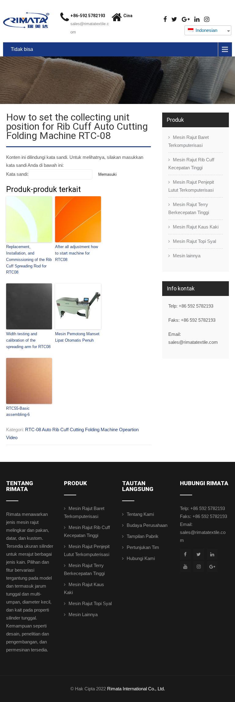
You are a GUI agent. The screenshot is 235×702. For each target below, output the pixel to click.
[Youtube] (185, 566)
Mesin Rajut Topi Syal (194, 241)
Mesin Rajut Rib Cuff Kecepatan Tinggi (191, 163)
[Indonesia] (174, 19)
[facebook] (165, 19)
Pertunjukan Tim (143, 547)
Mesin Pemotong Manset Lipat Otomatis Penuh (77, 337)
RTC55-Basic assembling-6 (18, 411)
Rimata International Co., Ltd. (136, 688)
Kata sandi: (17, 174)
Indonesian (205, 30)
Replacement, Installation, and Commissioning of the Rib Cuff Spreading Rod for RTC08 (29, 259)
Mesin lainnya (186, 255)
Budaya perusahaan (147, 525)
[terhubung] (197, 19)
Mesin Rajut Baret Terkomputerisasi (188, 141)
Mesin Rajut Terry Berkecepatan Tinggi (188, 208)
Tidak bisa (22, 49)
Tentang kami (140, 514)
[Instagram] (206, 19)
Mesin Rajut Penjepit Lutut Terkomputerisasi (191, 186)
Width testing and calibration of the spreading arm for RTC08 (28, 340)
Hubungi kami (141, 558)
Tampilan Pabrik (143, 536)
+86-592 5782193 (87, 15)
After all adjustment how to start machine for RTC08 (76, 253)
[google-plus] (186, 19)
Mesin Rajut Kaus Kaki (195, 226)
